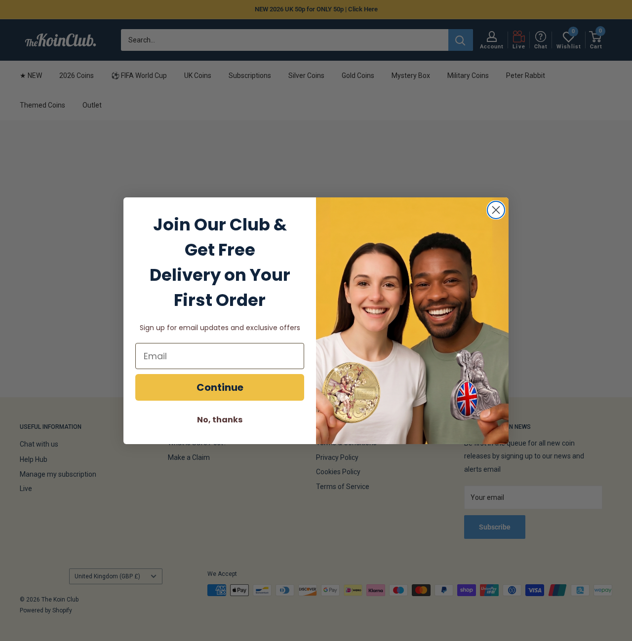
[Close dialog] (496, 210)
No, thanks (219, 419)
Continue (220, 387)
